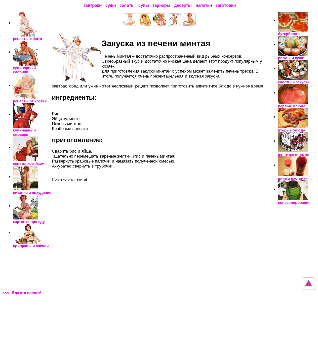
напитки (204, 5)
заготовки (226, 5)
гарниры (161, 5)
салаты (127, 5)
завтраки (92, 5)
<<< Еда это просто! (21, 293)
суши (110, 5)
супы (143, 5)
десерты (183, 5)
